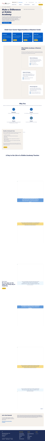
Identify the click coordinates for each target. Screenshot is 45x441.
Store (20, 437)
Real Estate (28, 437)
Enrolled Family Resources (31, 2)
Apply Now (4, 288)
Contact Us (39, 2)
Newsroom (20, 436)
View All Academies (21, 433)
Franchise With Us (29, 436)
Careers (36, 2)
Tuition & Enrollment (27, 4)
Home (26, 2)
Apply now (5, 147)
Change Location (20, 2)
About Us (33, 4)
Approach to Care (14, 4)
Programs (20, 4)
